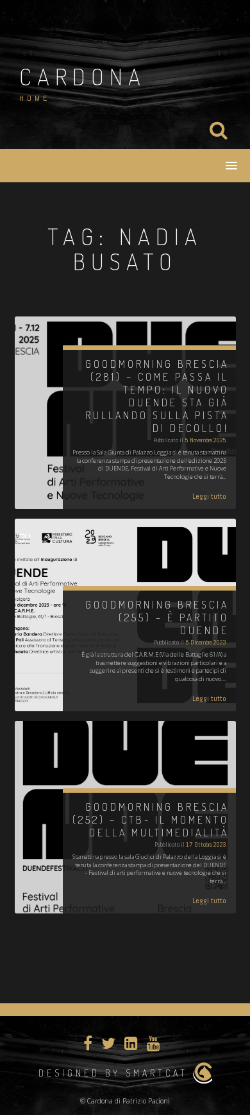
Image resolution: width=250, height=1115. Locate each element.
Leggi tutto (209, 496)
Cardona (82, 76)
